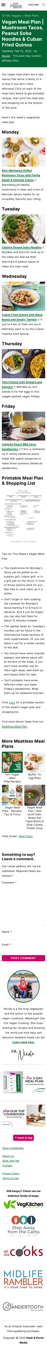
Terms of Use (10, 1178)
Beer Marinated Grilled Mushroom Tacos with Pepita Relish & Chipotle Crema (21, 175)
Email (6, 944)
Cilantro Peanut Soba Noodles (22, 247)
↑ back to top (23, 1137)
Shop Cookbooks (13, 1148)
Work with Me (10, 1160)
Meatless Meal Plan (14, 726)
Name (6, 931)
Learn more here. (23, 1042)
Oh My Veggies (11, 15)
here (12, 702)
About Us (8, 1156)
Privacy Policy (11, 1173)
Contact (7, 1165)
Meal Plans (32, 15)
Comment (9, 882)
